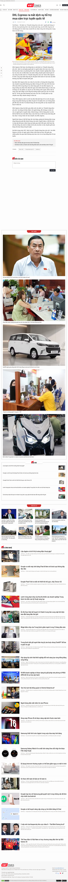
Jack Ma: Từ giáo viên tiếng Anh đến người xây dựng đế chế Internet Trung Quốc (8, 521)
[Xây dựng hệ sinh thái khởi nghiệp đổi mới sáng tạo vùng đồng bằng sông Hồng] (10, 662)
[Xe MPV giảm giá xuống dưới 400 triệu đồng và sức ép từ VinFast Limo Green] (34, 345)
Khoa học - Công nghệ (24, 9)
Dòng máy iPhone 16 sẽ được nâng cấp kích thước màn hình (40, 718)
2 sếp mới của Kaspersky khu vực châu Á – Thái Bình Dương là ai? (42, 824)
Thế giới (46, 9)
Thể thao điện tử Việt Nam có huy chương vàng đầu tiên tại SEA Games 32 (42, 840)
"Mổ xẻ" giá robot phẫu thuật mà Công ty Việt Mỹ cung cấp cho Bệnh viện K (25, 521)
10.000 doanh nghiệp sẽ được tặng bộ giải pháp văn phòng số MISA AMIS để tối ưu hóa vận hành (43, 674)
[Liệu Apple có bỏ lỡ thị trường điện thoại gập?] (62, 467)
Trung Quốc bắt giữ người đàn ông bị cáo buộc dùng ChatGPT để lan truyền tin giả (43, 643)
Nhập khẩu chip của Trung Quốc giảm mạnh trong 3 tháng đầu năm (43, 627)
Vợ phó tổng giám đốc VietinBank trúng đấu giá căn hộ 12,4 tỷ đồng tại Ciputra (42, 521)
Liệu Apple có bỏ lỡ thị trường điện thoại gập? (13, 465)
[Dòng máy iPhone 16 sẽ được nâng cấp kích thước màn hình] (10, 723)
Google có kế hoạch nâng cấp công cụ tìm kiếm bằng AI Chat (41, 809)
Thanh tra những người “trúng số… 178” (12, 412)
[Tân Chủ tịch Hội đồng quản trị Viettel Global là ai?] (10, 693)
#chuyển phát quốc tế (30, 149)
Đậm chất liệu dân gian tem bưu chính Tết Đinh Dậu (27, 142)
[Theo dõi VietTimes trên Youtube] (60, 873)
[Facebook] (45, 22)
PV (15, 22)
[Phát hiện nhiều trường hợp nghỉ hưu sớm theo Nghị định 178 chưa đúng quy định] (34, 300)
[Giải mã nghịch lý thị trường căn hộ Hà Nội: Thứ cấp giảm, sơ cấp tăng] (8, 530)
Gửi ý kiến (53, 170)
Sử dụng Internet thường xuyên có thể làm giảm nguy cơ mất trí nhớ (43, 764)
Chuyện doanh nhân (54, 9)
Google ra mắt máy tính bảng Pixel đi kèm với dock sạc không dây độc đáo (20, 473)
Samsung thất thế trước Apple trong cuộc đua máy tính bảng (41, 733)
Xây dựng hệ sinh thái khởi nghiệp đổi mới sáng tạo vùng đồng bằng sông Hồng (43, 658)
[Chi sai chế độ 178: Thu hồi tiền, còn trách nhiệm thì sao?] (34, 255)
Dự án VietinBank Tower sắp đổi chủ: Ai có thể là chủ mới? (25, 537)
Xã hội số (5, 9)
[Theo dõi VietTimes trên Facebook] (56, 873)
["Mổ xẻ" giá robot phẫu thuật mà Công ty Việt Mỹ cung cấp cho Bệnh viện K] (25, 514)
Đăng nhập (65, 5)
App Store (58, 880)
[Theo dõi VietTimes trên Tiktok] (62, 873)
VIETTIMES (34, 5)
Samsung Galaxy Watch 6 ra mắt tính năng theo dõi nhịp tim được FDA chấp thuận (43, 749)
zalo (58, 873)
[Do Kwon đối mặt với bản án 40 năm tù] (10, 784)
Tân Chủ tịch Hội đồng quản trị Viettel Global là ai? (38, 688)
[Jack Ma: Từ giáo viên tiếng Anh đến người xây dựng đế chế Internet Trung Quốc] (8, 514)
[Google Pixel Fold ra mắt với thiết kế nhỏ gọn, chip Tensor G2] (62, 482)
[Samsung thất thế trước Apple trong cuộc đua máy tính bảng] (10, 738)
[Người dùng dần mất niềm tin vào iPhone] (10, 708)
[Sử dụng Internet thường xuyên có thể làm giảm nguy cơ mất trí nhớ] (10, 768)
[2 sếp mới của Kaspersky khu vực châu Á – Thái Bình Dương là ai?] (10, 829)
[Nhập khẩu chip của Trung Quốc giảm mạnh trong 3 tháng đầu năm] (10, 632)
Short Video (41, 9)
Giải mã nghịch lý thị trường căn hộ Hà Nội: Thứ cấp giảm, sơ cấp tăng (8, 538)
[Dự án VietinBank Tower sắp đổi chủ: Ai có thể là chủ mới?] (25, 530)
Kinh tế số (15, 9)
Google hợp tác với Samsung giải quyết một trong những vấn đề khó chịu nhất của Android (43, 795)
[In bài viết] (48, 22)
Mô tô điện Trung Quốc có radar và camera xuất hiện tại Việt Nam (18, 457)
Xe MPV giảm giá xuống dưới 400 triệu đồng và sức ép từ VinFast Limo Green (21, 367)
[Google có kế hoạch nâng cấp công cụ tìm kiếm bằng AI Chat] (10, 814)
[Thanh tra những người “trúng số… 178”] (34, 390)
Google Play (64, 880)
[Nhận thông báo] (57, 5)
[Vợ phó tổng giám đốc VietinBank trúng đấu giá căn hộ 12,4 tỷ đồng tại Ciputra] (42, 514)
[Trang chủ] (1, 9)
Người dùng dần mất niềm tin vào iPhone (34, 703)
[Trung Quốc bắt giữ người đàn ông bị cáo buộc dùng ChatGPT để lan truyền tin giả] (10, 647)
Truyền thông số (64, 9)
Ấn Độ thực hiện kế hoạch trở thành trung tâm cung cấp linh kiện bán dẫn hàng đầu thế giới (24, 494)
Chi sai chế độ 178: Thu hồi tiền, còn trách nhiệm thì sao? (16, 277)
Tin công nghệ (7, 548)
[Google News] (53, 22)
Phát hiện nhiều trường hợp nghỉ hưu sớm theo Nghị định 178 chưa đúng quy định (22, 322)
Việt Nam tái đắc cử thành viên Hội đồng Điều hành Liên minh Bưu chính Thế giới (34, 144)
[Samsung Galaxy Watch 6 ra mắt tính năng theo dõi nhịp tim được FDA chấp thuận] (10, 753)
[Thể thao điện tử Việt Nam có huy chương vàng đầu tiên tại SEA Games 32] (10, 844)
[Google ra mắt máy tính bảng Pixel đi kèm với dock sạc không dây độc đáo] (62, 475)
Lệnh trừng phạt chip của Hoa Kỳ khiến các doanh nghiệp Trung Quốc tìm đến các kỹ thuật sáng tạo (26, 487)
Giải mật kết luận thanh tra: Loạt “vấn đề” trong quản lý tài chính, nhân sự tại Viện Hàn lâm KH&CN (59, 539)
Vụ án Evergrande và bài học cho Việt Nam (58, 520)
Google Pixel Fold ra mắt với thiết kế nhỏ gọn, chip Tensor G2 (17, 480)
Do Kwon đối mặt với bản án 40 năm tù (33, 779)
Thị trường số (33, 9)
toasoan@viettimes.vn (59, 868)
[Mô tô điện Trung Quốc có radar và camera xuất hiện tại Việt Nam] (34, 435)
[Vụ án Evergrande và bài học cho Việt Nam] (59, 514)
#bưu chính (21, 149)
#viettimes (38, 149)
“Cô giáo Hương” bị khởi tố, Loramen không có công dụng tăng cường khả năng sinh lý (42, 538)
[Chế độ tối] (60, 5)
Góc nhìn (10, 9)
